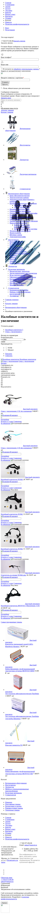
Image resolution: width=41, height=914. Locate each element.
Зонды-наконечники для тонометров (23, 273)
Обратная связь (6, 878)
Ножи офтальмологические (20, 253)
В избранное (5, 423)
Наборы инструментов (18, 251)
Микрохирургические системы (25, 229)
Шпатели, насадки (16, 263)
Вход (7, 28)
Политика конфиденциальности (17, 24)
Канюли (13, 246)
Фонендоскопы (15, 233)
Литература (24, 160)
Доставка (8, 10)
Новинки (8, 802)
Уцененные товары (12, 810)
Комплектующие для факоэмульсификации (22, 226)
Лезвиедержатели (16, 248)
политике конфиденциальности (15, 898)
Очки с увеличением (22, 207)
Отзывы (8, 18)
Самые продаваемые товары (11, 622)
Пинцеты (13, 257)
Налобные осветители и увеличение (23, 203)
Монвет (11, 350)
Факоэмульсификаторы (18, 223)
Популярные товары (12, 804)
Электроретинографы (18, 237)
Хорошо (4, 903)
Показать (8, 354)
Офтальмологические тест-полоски (23, 277)
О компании (9, 5)
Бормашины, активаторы (19, 290)
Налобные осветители (22, 205)
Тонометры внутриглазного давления (24, 221)
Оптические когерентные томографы (23, 213)
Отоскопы (13, 215)
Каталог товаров (7, 110)
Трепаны (13, 259)
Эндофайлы (14, 296)
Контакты (9, 16)
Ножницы (13, 255)
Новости (8, 22)
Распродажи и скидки (13, 806)
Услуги (7, 8)
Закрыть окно (6, 98)
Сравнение (17, 421)
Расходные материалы (28, 174)
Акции (7, 7)
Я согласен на (21, 69)
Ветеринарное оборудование (16, 783)
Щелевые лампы (16, 235)
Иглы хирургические (17, 275)
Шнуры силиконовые (18, 283)
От (2, 339)
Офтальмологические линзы (20, 217)
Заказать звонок (19, 41)
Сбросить (8, 356)
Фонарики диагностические (20, 231)
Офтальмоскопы (16, 219)
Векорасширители (16, 242)
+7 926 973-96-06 (7, 879)
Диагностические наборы (19, 197)
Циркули (13, 261)
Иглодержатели (15, 244)
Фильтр (3, 363)
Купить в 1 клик (7, 421)
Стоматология (25, 189)
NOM (10, 348)
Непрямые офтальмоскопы (20, 209)
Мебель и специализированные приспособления (17, 790)
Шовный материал (17, 285)
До (25, 339)
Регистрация (10, 30)
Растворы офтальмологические (21, 279)
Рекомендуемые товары (14, 808)
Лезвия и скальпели (17, 249)
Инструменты (25, 145)
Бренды (8, 12)
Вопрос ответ (10, 14)
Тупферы (13, 281)
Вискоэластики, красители (20, 271)
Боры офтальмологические (20, 196)
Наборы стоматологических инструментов (20, 293)
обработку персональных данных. (26, 69)
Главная (8, 3)
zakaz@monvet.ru (30, 845)
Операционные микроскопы (20, 211)
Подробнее (5, 419)
